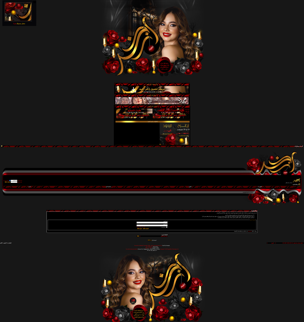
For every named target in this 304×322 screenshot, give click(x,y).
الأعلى (1, 243)
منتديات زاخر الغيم (289, 182)
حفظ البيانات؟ (6, 180)
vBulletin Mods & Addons (155, 249)
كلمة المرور (19, 182)
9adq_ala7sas (155, 246)
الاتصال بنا (9, 243)
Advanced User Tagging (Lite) (143, 249)
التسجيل (250, 231)
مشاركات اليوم (108, 186)
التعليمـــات (260, 186)
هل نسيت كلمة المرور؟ (141, 226)
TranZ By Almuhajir (166, 245)
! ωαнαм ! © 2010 (155, 247)
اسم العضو (20, 180)
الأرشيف (5, 243)
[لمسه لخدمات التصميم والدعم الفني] (133, 301)
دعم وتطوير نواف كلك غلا (152, 250)
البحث (29, 186)
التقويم (190, 186)
